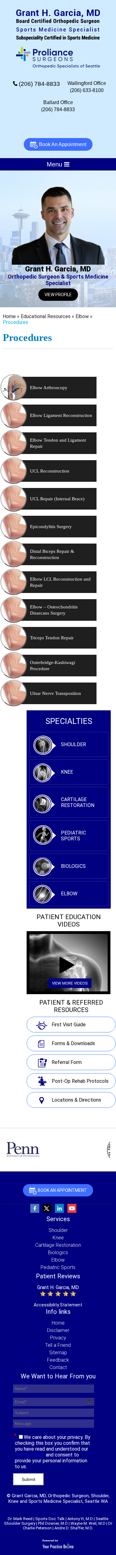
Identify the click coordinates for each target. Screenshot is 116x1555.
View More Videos (70, 983)
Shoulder (73, 744)
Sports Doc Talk (50, 1518)
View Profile (58, 294)
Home (10, 316)
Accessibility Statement (58, 1304)
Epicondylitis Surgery (51, 526)
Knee (67, 772)
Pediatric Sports (73, 836)
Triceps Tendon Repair (52, 637)
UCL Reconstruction (49, 471)
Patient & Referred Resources (71, 1006)
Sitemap (58, 1352)
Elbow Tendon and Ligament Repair (58, 443)
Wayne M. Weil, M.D (88, 1523)
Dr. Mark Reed (20, 1518)
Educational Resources (46, 316)
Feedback (58, 1360)
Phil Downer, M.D (53, 1523)
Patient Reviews (58, 1276)
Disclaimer (58, 1330)
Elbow (82, 316)
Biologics (73, 866)
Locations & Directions (76, 1100)
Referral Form (67, 1062)
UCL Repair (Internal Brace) (57, 498)
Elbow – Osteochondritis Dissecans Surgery (54, 610)
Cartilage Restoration (77, 802)
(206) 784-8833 (39, 84)
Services (58, 1219)
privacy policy (30, 1455)
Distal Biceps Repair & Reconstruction (52, 554)
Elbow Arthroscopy (48, 387)
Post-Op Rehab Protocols (80, 1081)
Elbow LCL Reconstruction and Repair (60, 582)
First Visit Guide (69, 1025)
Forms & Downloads (73, 1043)
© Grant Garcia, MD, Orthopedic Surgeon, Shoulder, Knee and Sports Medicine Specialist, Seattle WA (58, 1498)
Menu (55, 164)
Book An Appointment (62, 144)
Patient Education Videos (69, 920)
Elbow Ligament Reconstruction (61, 415)
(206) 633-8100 (87, 90)
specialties (68, 721)
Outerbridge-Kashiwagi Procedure (52, 665)
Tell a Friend (58, 1345)
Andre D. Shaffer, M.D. (73, 1528)
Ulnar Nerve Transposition (55, 693)
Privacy (58, 1338)
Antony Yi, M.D (80, 1518)
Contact (58, 1367)
